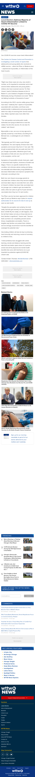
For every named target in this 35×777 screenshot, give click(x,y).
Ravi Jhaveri (20, 285)
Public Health (24, 283)
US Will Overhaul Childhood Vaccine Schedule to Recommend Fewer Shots (15, 336)
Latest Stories (5, 706)
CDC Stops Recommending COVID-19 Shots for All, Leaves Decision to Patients (16, 406)
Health (4, 17)
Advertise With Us (6, 744)
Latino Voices (8, 671)
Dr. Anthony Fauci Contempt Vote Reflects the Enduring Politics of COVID (14, 313)
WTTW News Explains (11, 678)
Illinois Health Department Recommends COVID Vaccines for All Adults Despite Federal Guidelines (16, 429)
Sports (3, 725)
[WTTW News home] (8, 12)
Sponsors (3, 746)
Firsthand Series (9, 664)
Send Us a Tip (5, 742)
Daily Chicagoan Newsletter (8, 761)
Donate (30, 6)
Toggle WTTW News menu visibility (33, 12)
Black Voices (8, 659)
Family (3, 288)
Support (27, 768)
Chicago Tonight (9, 661)
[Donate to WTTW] (17, 771)
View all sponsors (17, 77)
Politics (3, 720)
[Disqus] (17, 466)
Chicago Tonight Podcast (7, 758)
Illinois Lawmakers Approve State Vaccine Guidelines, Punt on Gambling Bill (17, 359)
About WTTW (20, 768)
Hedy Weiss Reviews (11, 666)
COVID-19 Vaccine (6, 283)
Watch (14, 768)
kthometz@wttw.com (15, 261)
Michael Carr (28, 285)
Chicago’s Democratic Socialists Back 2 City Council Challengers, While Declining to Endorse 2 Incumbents (12, 557)
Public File (24, 775)
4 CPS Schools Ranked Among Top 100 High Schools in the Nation (12, 548)
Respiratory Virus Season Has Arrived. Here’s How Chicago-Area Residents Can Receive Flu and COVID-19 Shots (17, 382)
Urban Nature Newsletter (7, 763)
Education (4, 715)
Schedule (8, 768)
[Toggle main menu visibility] (2, 6)
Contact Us (4, 739)
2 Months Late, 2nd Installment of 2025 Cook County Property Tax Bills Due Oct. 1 (12, 566)
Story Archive (4, 734)
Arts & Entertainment (6, 708)
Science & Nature (5, 722)
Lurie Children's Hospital (8, 285)
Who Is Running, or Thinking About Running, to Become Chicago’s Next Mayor (12, 541)
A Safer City (8, 652)
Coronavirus (16, 283)
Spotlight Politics (9, 673)
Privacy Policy (11, 775)
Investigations (8, 668)
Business (3, 710)
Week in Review (9, 675)
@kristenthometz (23, 259)
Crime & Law (4, 713)
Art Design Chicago (10, 654)
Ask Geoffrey (8, 657)
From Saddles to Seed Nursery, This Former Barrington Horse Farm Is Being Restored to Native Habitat (11, 577)
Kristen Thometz (6, 26)
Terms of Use (18, 775)
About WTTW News (6, 737)
